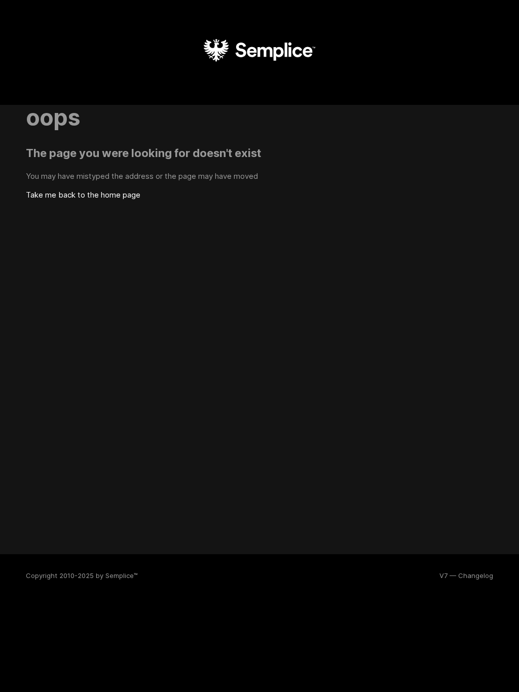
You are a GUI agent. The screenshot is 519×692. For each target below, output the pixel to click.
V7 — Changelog (466, 575)
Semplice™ (121, 575)
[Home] (259, 73)
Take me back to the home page (83, 195)
